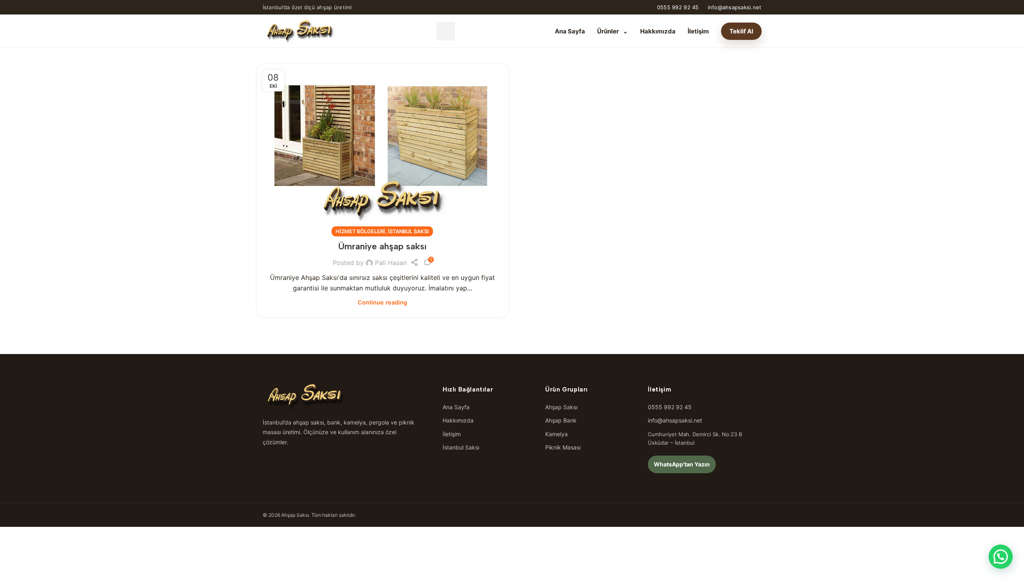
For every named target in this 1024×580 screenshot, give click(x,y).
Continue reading (382, 302)
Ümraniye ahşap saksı (382, 246)
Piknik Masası (563, 447)
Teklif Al (741, 31)
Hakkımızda (658, 31)
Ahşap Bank (561, 420)
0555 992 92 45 (678, 7)
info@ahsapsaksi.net (735, 7)
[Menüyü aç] (446, 31)
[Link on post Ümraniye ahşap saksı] (382, 148)
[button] (1001, 557)
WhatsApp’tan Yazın (682, 464)
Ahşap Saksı (561, 407)
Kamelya (556, 434)
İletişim (698, 31)
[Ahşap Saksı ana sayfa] (300, 31)
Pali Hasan (391, 263)
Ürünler (612, 31)
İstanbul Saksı (408, 231)
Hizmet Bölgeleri (360, 231)
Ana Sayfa (570, 31)
